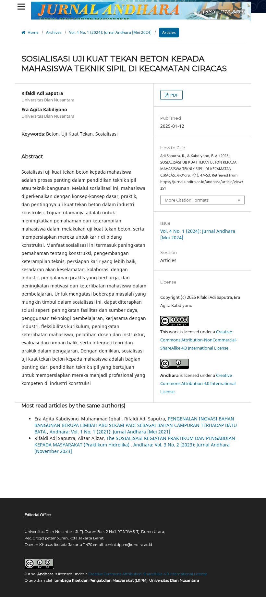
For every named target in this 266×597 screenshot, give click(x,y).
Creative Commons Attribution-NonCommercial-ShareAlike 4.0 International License (198, 340)
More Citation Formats (187, 200)
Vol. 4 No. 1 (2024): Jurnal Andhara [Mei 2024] (110, 32)
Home (33, 32)
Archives (54, 32)
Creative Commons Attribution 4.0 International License (198, 383)
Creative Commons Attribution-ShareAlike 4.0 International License (148, 574)
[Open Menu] (21, 6)
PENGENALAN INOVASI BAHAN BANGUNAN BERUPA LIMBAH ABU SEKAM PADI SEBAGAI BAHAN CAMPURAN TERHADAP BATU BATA (135, 425)
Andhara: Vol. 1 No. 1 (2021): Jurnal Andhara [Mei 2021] (110, 432)
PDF (173, 95)
